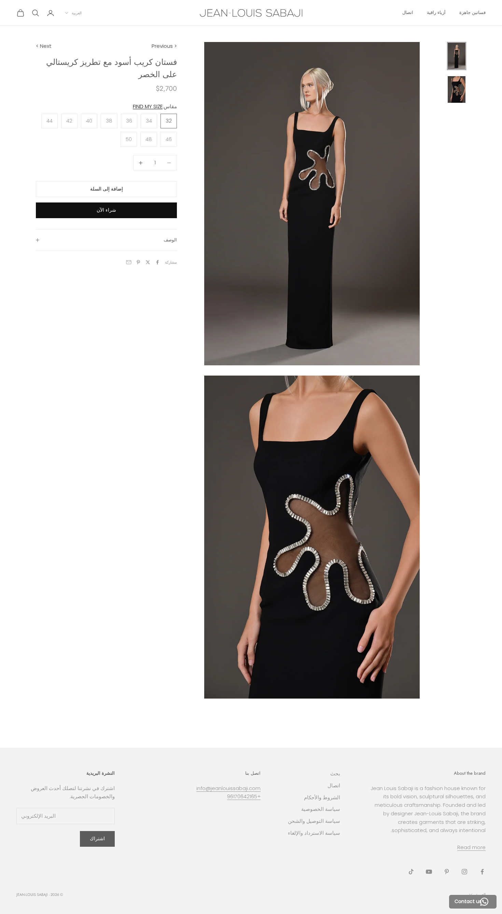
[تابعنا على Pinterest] (446, 871)
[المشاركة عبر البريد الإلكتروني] (128, 262)
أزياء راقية (436, 12)
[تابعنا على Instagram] (464, 871)
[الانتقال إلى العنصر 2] (456, 89)
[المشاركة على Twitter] (148, 262)
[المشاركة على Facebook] (157, 262)
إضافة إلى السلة (106, 189)
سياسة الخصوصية (320, 809)
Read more (471, 847)
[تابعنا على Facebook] (482, 871)
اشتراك (97, 838)
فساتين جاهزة (472, 12)
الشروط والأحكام (322, 797)
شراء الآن (106, 210)
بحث (335, 773)
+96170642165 (244, 796)
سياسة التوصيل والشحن (314, 821)
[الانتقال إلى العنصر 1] (456, 56)
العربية (77, 13)
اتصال (407, 12)
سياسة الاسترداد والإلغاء (314, 832)
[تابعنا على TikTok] (411, 871)
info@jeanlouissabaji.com (228, 788)
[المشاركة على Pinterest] (138, 262)
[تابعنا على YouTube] (429, 871)
